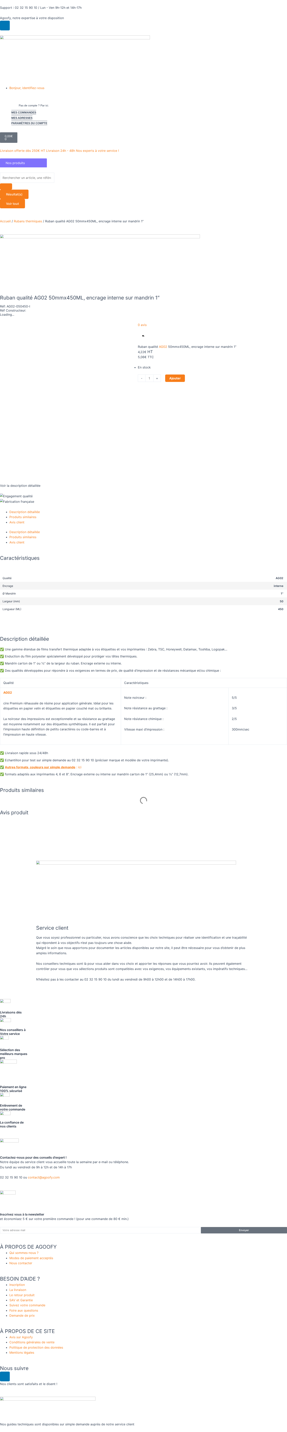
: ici (43, 767)
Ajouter (175, 378)
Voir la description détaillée (20, 486)
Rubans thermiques (28, 221)
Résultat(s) (14, 194)
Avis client (16, 522)
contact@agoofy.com (44, 1177)
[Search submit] (6, 186)
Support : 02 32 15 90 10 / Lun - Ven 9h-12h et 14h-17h (41, 8)
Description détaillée (24, 512)
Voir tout (12, 204)
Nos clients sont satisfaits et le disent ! (28, 1384)
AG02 (163, 347)
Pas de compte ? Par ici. (34, 105)
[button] (148, 87)
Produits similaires (22, 517)
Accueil (5, 221)
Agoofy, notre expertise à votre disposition (32, 18)
